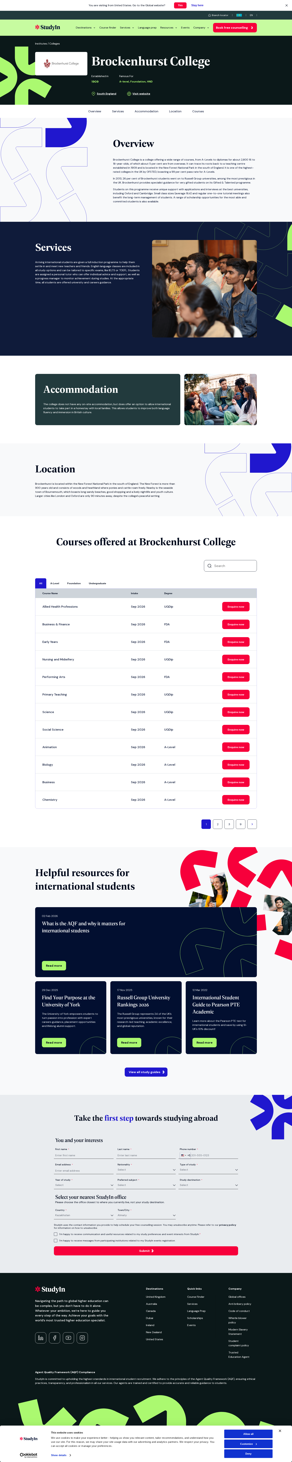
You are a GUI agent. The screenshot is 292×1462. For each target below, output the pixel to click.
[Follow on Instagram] (82, 1337)
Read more (54, 966)
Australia (151, 1304)
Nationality (125, 1164)
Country (61, 1210)
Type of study (189, 1164)
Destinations (84, 27)
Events (185, 27)
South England (106, 93)
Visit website (141, 93)
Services (125, 27)
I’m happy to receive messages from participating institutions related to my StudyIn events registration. (117, 1240)
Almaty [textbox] (122, 1215)
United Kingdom (155, 1297)
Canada (151, 1311)
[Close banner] (280, 1431)
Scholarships (195, 1318)
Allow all (248, 1433)
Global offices (237, 1297)
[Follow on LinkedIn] (40, 1337)
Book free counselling (232, 28)
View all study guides (144, 1072)
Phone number (189, 1149)
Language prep (147, 27)
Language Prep (196, 1311)
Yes (180, 5)
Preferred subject (128, 1179)
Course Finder (195, 1297)
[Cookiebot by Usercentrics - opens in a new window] (28, 1455)
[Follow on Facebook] (54, 1337)
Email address (64, 1164)
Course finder (107, 27)
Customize (246, 1443)
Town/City (124, 1210)
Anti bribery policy (239, 1304)
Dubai (149, 1318)
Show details (58, 1455)
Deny (248, 1453)
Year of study (63, 1179)
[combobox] (185, 1155)
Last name (124, 1149)
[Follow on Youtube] (68, 1337)
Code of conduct (239, 1311)
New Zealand (154, 1332)
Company (199, 27)
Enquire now (236, 606)
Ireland (150, 1325)
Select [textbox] (122, 1169)
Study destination (191, 1179)
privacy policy (227, 1224)
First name (62, 1149)
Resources (166, 27)
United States (154, 1339)
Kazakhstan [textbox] (62, 1215)
